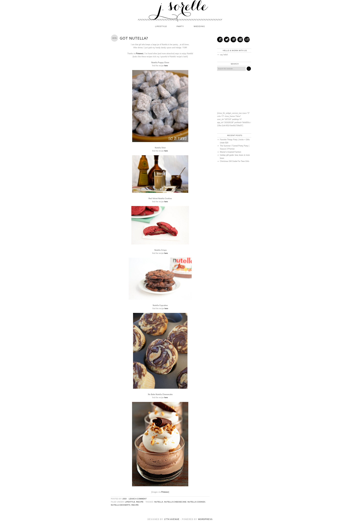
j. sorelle (180, 11)
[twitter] (227, 39)
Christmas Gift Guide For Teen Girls (234, 161)
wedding (199, 26)
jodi (124, 499)
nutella (158, 502)
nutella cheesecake (175, 502)
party (180, 26)
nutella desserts (120, 505)
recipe (139, 502)
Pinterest (139, 53)
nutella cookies (196, 502)
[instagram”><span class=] (240, 39)
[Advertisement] (233, 91)
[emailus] (247, 39)
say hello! (224, 55)
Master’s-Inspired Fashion (230, 152)
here (166, 66)
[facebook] (220, 39)
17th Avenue (171, 519)
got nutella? (134, 38)
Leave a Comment (138, 499)
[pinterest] (233, 39)
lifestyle (161, 26)
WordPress (205, 519)
